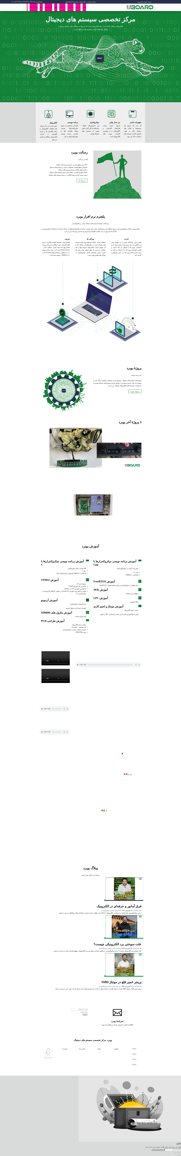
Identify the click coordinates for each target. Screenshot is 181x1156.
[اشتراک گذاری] (176, 1152)
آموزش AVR (100, 589)
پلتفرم (84, 7)
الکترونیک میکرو (115, 910)
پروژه (77, 7)
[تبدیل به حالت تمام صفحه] (178, 1152)
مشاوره (61, 7)
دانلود (41, 7)
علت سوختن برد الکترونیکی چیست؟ (117, 944)
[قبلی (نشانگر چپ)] (180, 1155)
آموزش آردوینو (49, 600)
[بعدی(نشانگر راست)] (178, 1155)
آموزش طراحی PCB (52, 620)
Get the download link (158, 1149)
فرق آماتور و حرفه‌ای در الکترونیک (119, 906)
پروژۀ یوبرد (134, 391)
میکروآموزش (48, 7)
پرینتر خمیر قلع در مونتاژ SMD (121, 982)
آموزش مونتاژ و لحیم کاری (108, 606)
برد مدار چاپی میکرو (114, 948)
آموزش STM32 (50, 579)
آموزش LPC (100, 597)
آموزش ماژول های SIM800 (56, 612)
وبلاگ (55, 7)
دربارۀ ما (82, 181)
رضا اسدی (136, 910)
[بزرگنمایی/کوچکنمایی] (180, 1152)
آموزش (69, 7)
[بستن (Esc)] (174, 1152)
